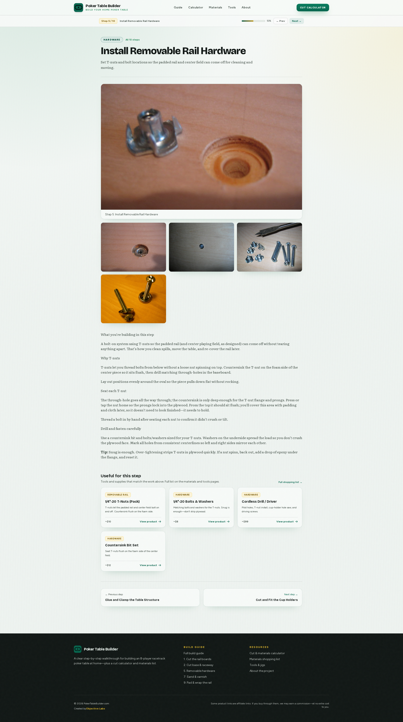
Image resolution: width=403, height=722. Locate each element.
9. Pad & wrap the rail (198, 682)
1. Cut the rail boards (197, 659)
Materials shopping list (265, 659)
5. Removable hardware (199, 671)
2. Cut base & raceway (198, 665)
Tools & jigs (257, 665)
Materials (215, 7)
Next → (296, 21)
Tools (232, 7)
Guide (178, 7)
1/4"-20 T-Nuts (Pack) (122, 502)
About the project (262, 671)
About (246, 7)
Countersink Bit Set (122, 545)
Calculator (195, 7)
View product (148, 521)
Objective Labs (95, 708)
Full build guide (194, 653)
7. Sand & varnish (195, 677)
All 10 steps (133, 39)
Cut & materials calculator (267, 653)
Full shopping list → (290, 482)
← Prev (280, 21)
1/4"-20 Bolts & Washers (193, 502)
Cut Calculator (313, 7)
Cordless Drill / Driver (259, 502)
